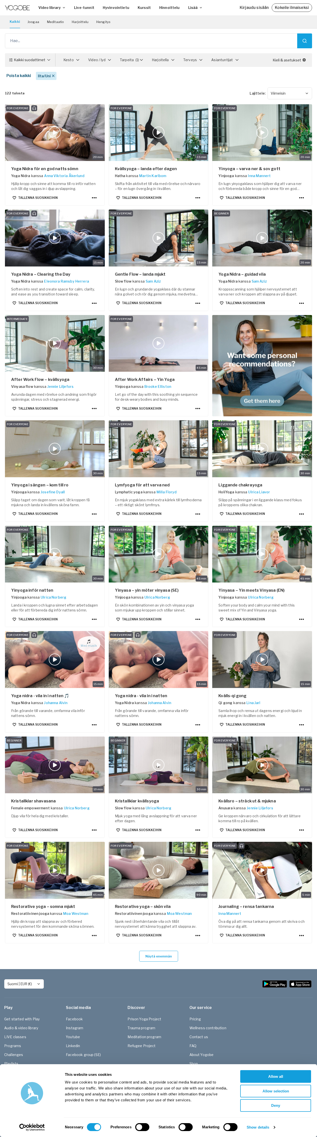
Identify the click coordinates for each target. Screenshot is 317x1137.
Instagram (74, 1028)
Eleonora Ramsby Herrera (66, 281)
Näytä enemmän (158, 956)
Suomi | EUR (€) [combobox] (19, 984)
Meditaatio (55, 22)
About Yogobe (201, 1055)
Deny (275, 1105)
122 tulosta (15, 93)
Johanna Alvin (55, 703)
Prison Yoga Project (144, 1019)
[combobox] (289, 93)
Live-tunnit (84, 7)
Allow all (275, 1076)
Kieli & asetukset (287, 60)
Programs (12, 1046)
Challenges (13, 1055)
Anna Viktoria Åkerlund (64, 176)
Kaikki (15, 22)
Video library (49, 7)
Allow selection (276, 1091)
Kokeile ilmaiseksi (292, 7)
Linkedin (73, 1046)
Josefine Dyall (53, 492)
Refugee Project (142, 1046)
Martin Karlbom (152, 176)
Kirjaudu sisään (254, 7)
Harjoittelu (80, 22)
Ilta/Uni (44, 76)
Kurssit (144, 7)
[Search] (304, 40)
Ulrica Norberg (53, 597)
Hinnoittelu (169, 7)
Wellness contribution (207, 1028)
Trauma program (141, 1028)
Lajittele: (257, 93)
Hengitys (103, 22)
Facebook (74, 1019)
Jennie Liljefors (60, 386)
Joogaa (33, 22)
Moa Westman (75, 913)
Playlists (11, 1063)
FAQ (192, 1046)
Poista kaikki (18, 75)
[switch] (142, 1127)
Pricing (195, 1019)
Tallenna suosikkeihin (38, 198)
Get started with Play (22, 1019)
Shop (193, 1063)
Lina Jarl (253, 703)
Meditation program (144, 1037)
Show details (258, 1127)
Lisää (193, 7)
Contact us (198, 1037)
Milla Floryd (167, 492)
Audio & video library (21, 1028)
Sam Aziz (153, 281)
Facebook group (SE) (83, 1055)
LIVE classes (15, 1037)
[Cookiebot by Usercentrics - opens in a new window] (32, 1127)
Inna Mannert (259, 176)
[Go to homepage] (17, 7)
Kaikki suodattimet (29, 60)
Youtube (73, 1037)
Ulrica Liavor (259, 492)
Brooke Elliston (157, 386)
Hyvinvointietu (116, 7)
